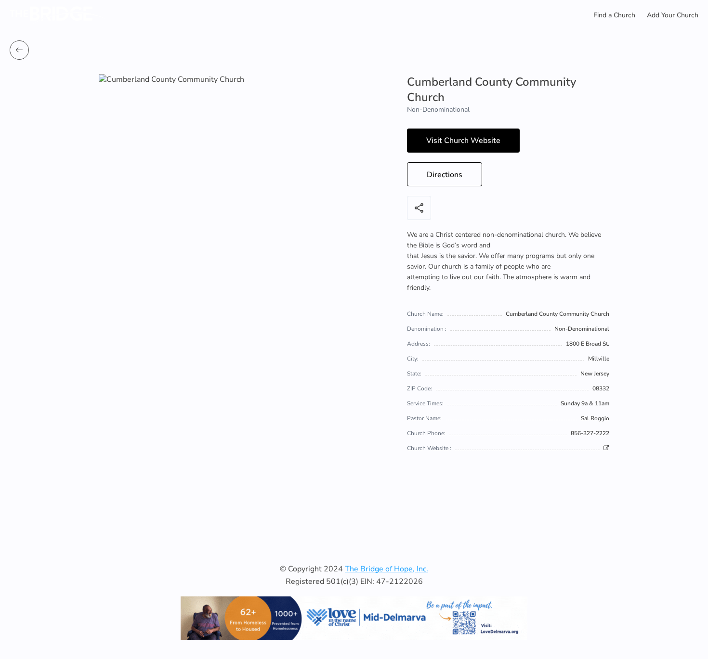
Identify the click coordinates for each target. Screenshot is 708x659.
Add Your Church (672, 15)
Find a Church (614, 15)
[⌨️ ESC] (19, 50)
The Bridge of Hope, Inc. (386, 569)
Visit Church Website (463, 140)
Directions (444, 174)
